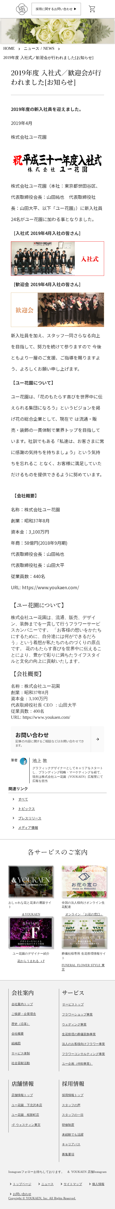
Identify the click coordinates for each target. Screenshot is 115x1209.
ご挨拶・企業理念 (23, 1013)
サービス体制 (20, 1053)
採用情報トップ (72, 1095)
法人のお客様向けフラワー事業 (83, 1044)
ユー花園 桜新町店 (25, 1114)
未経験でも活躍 (72, 1134)
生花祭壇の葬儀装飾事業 (79, 1034)
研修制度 (68, 1124)
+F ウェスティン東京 (25, 1124)
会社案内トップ (22, 1004)
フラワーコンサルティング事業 (83, 1054)
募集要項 (68, 1154)
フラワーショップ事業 (77, 1014)
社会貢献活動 (20, 1063)
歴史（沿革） (20, 1023)
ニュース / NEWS (39, 48)
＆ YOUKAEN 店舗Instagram (87, 1171)
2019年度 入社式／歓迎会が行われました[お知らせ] (48, 58)
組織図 (16, 1043)
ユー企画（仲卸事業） (77, 1063)
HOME (9, 48)
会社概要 (17, 1033)
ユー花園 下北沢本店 (26, 1105)
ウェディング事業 (74, 1024)
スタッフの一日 (72, 1114)
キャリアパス (71, 1144)
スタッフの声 (71, 1105)
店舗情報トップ (22, 1095)
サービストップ (73, 1004)
